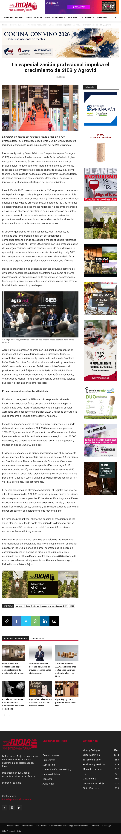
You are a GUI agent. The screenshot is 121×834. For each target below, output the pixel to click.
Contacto (47, 778)
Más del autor (37, 638)
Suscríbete (102, 17)
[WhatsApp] (35, 621)
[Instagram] (11, 807)
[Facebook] (16, 621)
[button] (115, 17)
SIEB (72, 606)
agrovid (19, 606)
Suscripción (49, 764)
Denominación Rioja (14, 17)
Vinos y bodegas (34, 17)
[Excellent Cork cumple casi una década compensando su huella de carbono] (13, 689)
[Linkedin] (44, 621)
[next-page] (9, 715)
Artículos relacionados (15, 638)
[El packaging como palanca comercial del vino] (66, 689)
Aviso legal (48, 783)
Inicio (4, 24)
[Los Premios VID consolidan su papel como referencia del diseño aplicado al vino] (13, 653)
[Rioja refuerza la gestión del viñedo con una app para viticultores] (40, 689)
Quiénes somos (51, 755)
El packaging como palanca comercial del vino (65, 702)
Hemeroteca (49, 759)
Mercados (73, 17)
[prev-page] (4, 715)
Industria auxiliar (17, 24)
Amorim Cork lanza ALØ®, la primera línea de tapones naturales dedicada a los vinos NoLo (65, 669)
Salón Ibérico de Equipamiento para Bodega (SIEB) (46, 606)
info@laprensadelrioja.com (16, 799)
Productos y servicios (36, 24)
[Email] (54, 621)
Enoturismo (86, 17)
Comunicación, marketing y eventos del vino (68, 825)
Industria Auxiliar (54, 17)
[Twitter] (26, 621)
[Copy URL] (7, 621)
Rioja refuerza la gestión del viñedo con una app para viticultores (40, 702)
